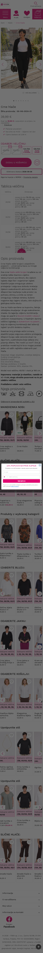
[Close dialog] (40, 465)
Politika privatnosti (15, 486)
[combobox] (5, 476)
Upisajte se (21, 481)
